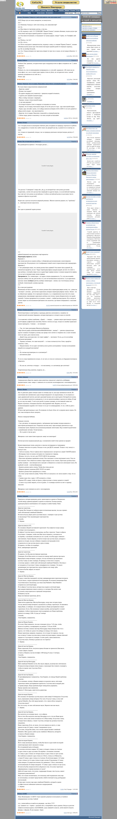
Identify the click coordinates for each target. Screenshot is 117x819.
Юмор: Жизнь (22, 389)
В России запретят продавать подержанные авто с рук (92, 156)
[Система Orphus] (111, 2)
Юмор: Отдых (22, 122)
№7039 (68, 56)
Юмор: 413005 (22, 793)
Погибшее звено (90, 106)
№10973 (54, 385)
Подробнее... (96, 51)
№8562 (68, 372)
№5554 (68, 79)
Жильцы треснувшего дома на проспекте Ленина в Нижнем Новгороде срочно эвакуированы (92, 175)
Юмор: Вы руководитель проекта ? (29, 141)
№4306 (68, 492)
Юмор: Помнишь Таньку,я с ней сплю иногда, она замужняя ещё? (39, 17)
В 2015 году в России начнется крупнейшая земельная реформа (92, 38)
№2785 (68, 137)
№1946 (62, 789)
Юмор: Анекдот (22, 377)
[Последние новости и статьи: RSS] (19, 13)
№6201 (65, 812)
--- (86, 98)
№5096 (65, 118)
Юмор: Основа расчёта (25, 310)
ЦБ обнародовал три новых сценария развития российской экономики (93, 131)
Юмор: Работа (22, 60)
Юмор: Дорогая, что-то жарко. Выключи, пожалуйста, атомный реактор (41, 84)
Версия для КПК (3, 0)
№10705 (48, 305)
